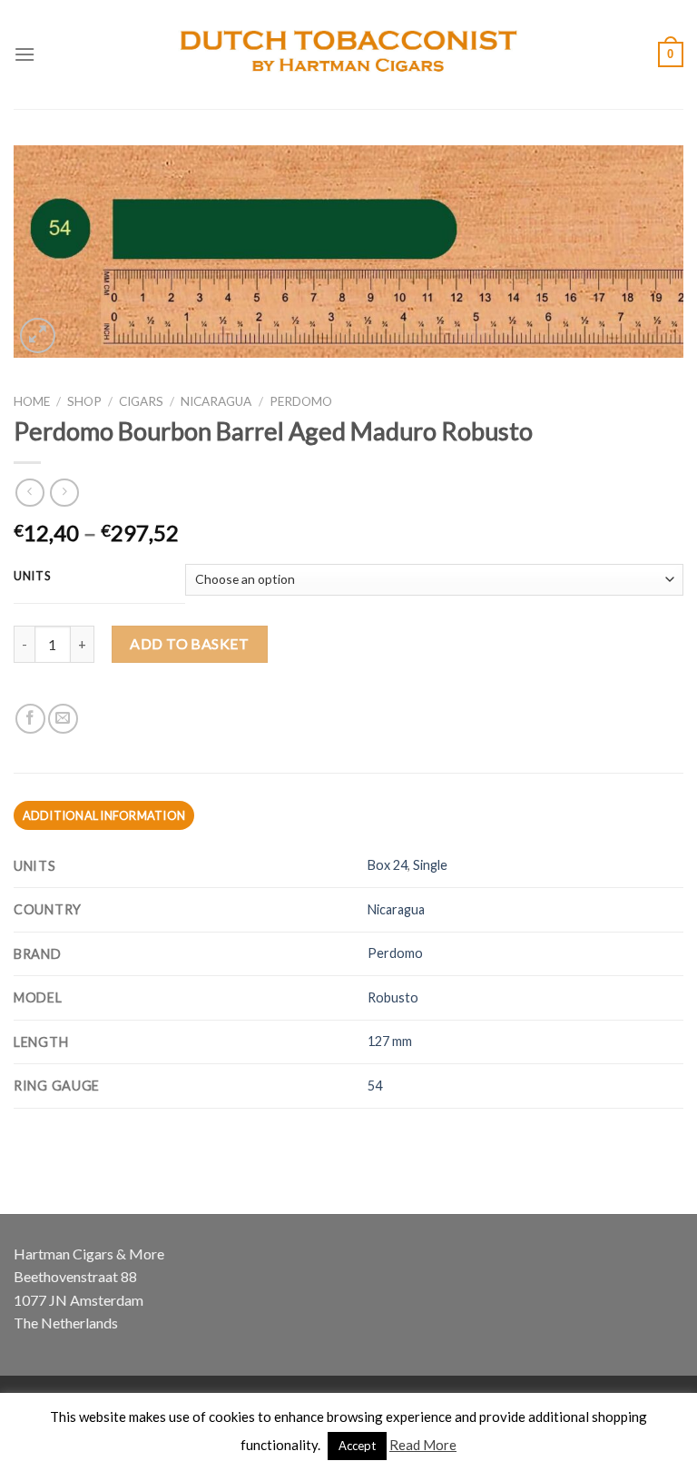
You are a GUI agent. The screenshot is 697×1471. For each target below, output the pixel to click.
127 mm (390, 1041)
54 (375, 1085)
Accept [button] (357, 1445)
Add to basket (189, 643)
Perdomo (301, 401)
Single (430, 865)
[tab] (104, 815)
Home (32, 401)
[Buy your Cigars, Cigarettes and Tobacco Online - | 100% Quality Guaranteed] (349, 54)
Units (33, 576)
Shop (84, 401)
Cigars (141, 401)
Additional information (104, 815)
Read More (422, 1444)
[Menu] (24, 54)
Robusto (393, 997)
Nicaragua (216, 401)
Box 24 (387, 865)
